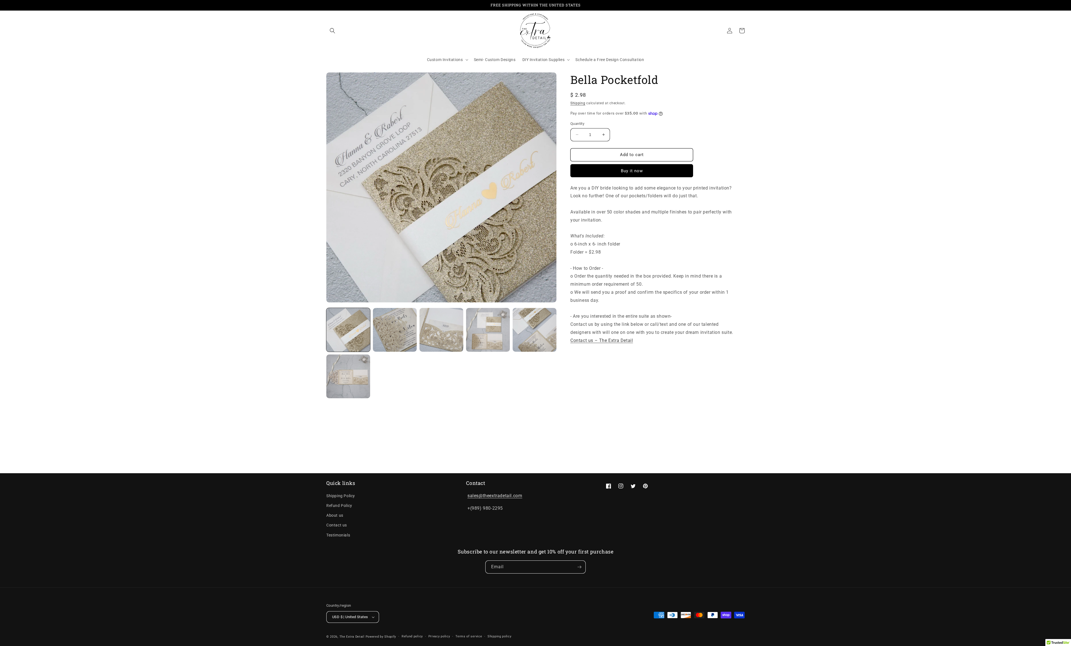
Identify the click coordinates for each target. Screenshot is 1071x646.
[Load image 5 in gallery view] (534, 330)
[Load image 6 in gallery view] (348, 376)
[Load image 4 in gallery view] (488, 330)
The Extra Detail (352, 636)
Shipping (577, 103)
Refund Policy (339, 505)
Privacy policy (439, 636)
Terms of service (468, 636)
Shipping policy (500, 636)
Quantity (577, 124)
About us (334, 515)
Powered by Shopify (381, 636)
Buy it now (632, 170)
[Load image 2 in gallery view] (395, 330)
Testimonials (338, 535)
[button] (332, 31)
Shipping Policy (340, 496)
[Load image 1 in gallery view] (348, 330)
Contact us (336, 525)
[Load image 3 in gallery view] (441, 330)
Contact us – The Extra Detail (601, 340)
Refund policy (412, 636)
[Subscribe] (579, 567)
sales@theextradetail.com (494, 495)
